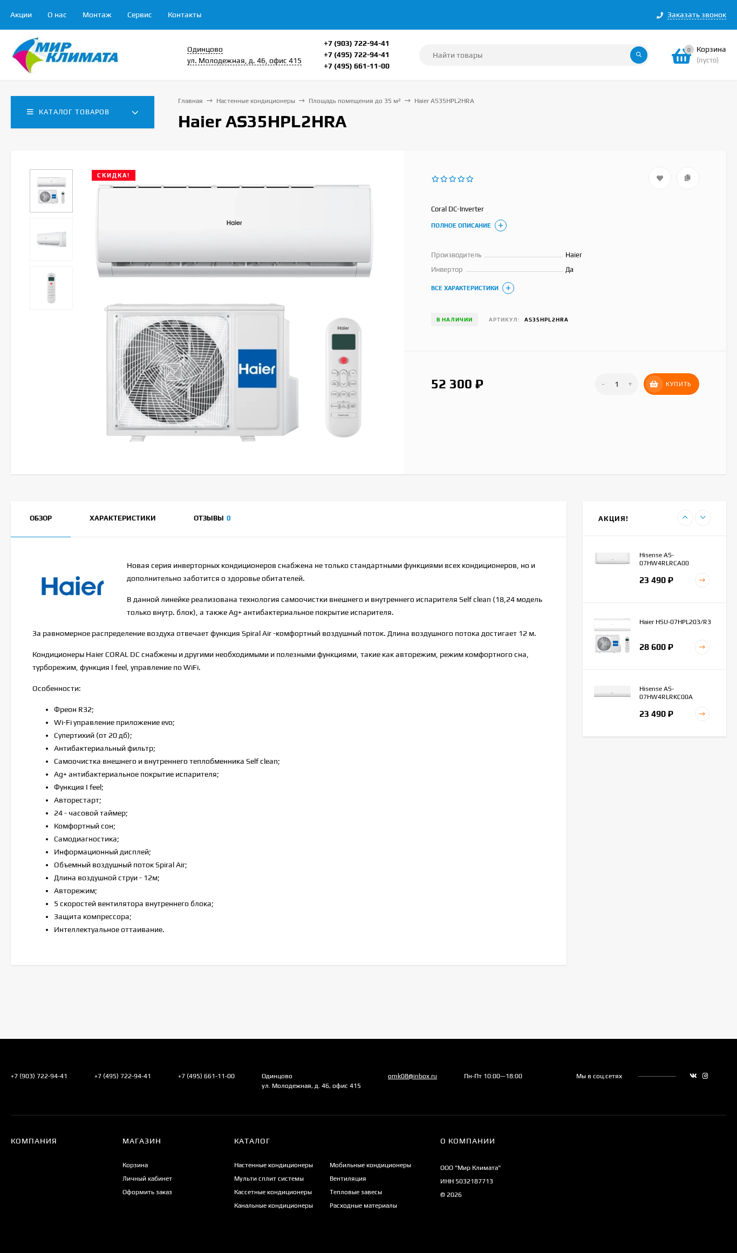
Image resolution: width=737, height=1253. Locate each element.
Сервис (139, 14)
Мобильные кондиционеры (370, 1165)
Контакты (184, 14)
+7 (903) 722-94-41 (357, 43)
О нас (57, 14)
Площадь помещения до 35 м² (355, 101)
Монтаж (97, 14)
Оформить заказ (147, 1192)
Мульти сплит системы (269, 1178)
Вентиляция (348, 1178)
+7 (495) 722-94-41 (357, 54)
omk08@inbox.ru (412, 1076)
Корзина (135, 1165)
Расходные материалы (363, 1205)
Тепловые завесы (356, 1192)
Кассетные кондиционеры (273, 1192)
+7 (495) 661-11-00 (357, 65)
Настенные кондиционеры (255, 101)
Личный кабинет (147, 1178)
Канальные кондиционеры (273, 1205)
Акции (21, 14)
